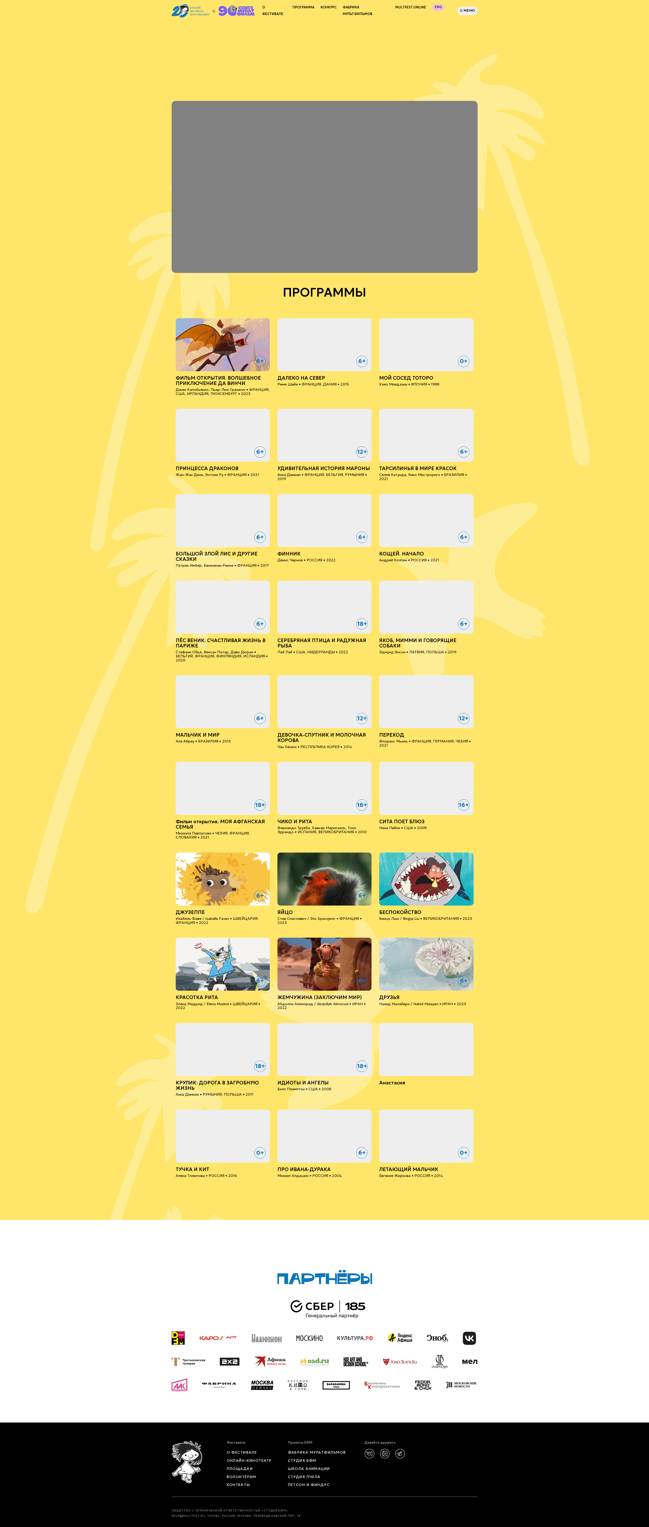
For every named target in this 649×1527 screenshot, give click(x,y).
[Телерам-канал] (400, 1454)
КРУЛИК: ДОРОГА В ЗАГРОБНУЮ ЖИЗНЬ (217, 1085)
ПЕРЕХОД (391, 735)
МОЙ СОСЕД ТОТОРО (406, 378)
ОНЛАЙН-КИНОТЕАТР (249, 1460)
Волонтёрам (241, 1477)
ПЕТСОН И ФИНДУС (309, 1484)
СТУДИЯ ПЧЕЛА (304, 1477)
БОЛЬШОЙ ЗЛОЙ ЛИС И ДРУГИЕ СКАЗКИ (217, 556)
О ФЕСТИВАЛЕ (242, 1452)
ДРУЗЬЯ (389, 997)
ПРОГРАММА (303, 7)
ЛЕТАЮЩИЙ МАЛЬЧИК (408, 1169)
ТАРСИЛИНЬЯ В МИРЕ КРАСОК (418, 468)
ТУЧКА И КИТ (192, 1169)
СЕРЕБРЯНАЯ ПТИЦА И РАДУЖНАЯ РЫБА (321, 643)
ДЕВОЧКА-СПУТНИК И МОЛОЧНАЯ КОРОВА (321, 737)
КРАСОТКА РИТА (197, 997)
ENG (438, 7)
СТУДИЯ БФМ (302, 1460)
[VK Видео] (385, 1454)
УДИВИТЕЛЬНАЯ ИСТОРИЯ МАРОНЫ (323, 468)
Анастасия (392, 1082)
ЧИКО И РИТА (294, 821)
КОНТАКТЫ (238, 1484)
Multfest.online (410, 7)
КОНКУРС (329, 7)
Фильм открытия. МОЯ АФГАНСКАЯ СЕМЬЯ (220, 824)
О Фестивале (272, 10)
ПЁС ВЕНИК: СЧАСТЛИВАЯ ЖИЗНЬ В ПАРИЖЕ (220, 643)
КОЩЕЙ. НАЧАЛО (401, 553)
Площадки (240, 1468)
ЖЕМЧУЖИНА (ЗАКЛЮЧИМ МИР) (319, 997)
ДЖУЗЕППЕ (190, 912)
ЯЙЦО (285, 912)
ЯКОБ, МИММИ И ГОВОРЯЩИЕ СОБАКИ (417, 643)
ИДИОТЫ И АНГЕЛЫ (303, 1082)
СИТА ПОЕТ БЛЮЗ (402, 821)
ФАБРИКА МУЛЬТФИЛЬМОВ (357, 10)
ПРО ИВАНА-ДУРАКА (304, 1169)
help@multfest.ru (188, 1516)
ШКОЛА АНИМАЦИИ (309, 1468)
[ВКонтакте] (369, 1454)
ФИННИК (289, 553)
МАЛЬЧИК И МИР (198, 735)
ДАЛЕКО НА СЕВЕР (301, 378)
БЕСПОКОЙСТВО (400, 912)
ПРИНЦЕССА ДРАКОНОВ (207, 468)
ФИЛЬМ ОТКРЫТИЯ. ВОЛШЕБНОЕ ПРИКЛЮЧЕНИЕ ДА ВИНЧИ (218, 380)
